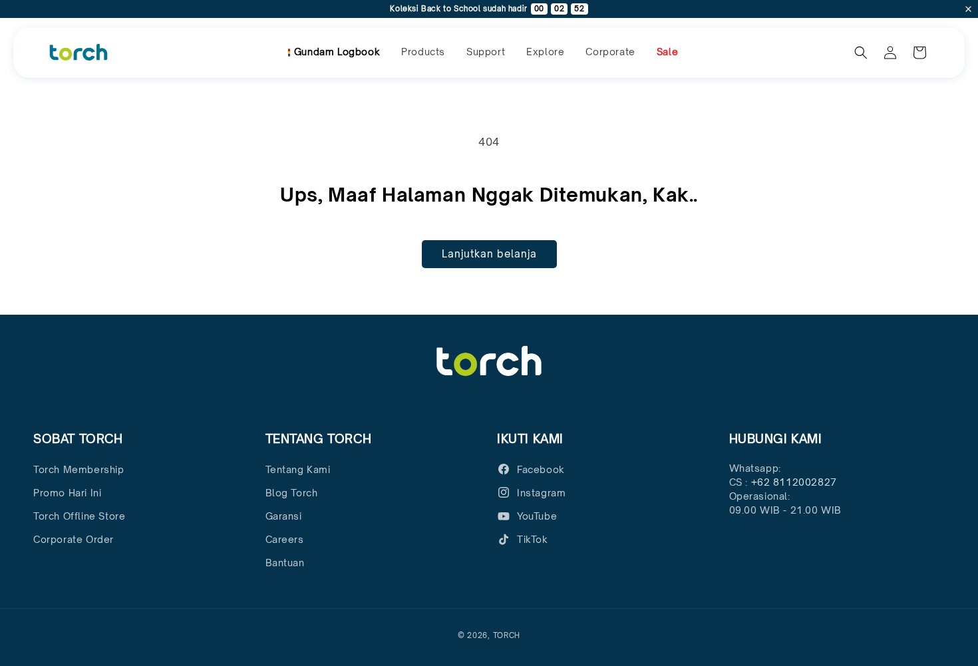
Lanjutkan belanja (489, 254)
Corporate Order (73, 539)
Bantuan (285, 562)
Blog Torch (291, 492)
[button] (423, 52)
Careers (284, 539)
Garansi (283, 516)
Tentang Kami (298, 469)
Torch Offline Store (79, 516)
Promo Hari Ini (67, 492)
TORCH (507, 635)
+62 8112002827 (794, 482)
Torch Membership (78, 469)
